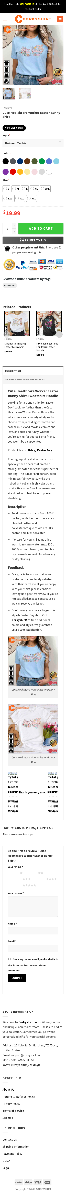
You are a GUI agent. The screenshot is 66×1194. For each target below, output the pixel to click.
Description (13, 370)
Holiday (7, 107)
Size (6, 180)
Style (6, 135)
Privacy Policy (11, 1104)
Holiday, (30, 450)
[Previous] (8, 55)
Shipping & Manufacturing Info (25, 379)
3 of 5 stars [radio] (16, 879)
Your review (16, 893)
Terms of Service (13, 1111)
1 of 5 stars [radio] (13, 872)
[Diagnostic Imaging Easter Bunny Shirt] (17, 323)
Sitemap (8, 1118)
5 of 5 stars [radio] (16, 885)
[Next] (58, 55)
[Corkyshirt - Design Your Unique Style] (33, 19)
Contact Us (10, 1139)
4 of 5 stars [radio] (39, 879)
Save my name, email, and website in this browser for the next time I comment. (33, 964)
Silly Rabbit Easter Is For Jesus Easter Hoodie (47, 347)
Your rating (15, 866)
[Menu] (5, 19)
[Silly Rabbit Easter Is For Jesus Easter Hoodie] (49, 323)
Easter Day (10, 285)
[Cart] (60, 19)
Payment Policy (12, 1154)
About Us (8, 1089)
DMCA (6, 1161)
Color (7, 153)
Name (12, 923)
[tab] (33, 370)
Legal (6, 1168)
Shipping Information (16, 1147)
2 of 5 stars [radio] (31, 872)
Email (12, 941)
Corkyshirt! (19, 620)
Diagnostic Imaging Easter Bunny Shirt (15, 345)
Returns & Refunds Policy (19, 1096)
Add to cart (41, 228)
